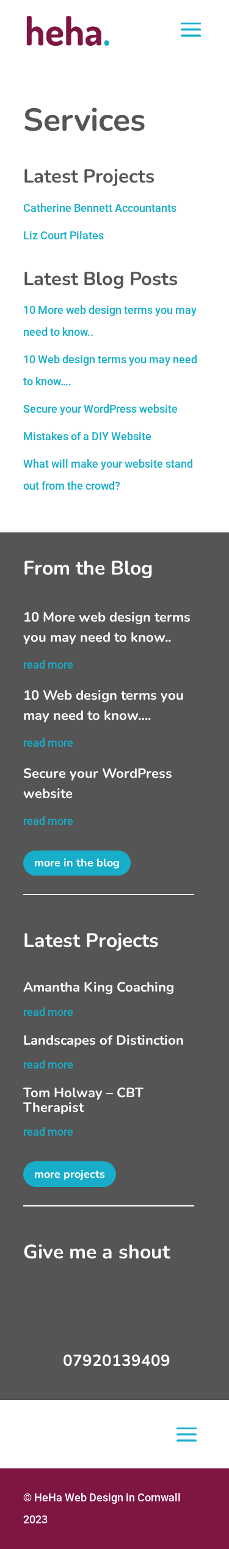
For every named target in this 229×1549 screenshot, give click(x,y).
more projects (69, 1174)
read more (48, 664)
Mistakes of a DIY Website (87, 436)
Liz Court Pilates (63, 235)
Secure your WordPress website (100, 408)
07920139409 (116, 1360)
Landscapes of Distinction (103, 1040)
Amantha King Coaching (98, 987)
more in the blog (77, 862)
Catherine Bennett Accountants (99, 207)
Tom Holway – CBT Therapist (83, 1100)
